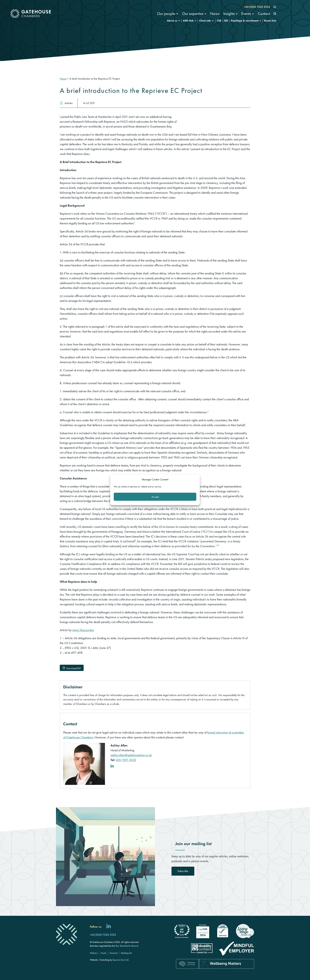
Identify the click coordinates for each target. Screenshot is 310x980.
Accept (155, 497)
